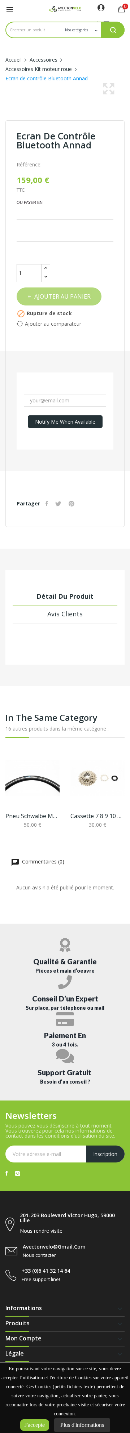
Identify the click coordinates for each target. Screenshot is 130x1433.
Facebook (6, 1173)
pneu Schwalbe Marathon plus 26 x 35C (32, 816)
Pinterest (72, 503)
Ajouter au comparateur (53, 323)
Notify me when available (65, 421)
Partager (48, 503)
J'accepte (35, 1425)
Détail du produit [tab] (65, 596)
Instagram (17, 1173)
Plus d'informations (82, 1425)
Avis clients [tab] (65, 614)
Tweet (59, 503)
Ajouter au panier (62, 296)
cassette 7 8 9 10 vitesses (97, 816)
